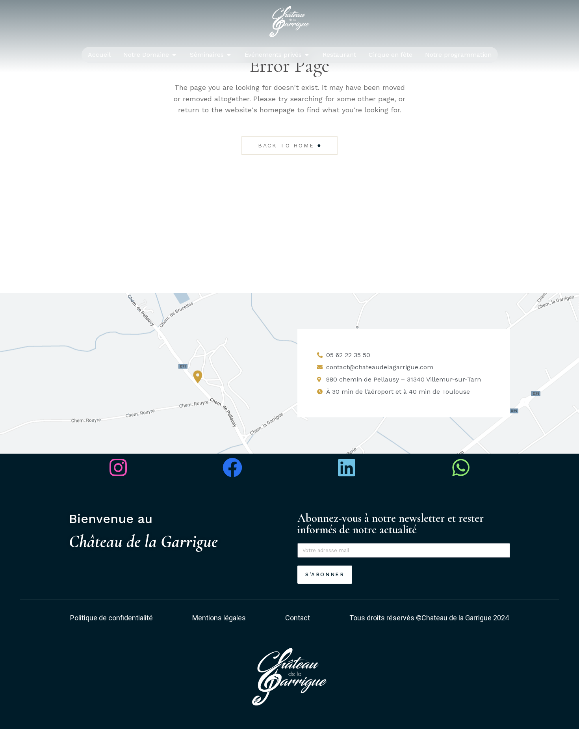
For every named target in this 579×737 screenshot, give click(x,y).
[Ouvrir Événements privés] (307, 55)
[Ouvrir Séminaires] (229, 55)
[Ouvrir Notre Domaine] (174, 55)
